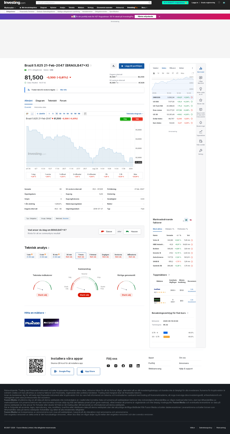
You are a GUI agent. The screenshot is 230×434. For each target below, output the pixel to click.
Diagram (40, 100)
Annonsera (184, 363)
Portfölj (152, 363)
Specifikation (114, 12)
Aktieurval (120, 8)
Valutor (156, 68)
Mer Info (63, 90)
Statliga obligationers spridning (68, 12)
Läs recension (192, 290)
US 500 (156, 102)
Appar (151, 358)
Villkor (192, 428)
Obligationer (10, 12)
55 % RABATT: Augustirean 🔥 (175, 3)
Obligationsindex (101, 12)
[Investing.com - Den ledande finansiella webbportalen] (14, 3)
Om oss (182, 358)
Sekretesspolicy (205, 428)
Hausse (134, 231)
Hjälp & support (186, 368)
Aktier (181, 68)
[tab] (30, 255)
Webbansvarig (155, 368)
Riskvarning (221, 428)
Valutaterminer (87, 12)
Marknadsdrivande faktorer (163, 221)
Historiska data (40, 107)
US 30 (155, 114)
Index (164, 68)
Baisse (109, 231)
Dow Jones (157, 110)
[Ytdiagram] (32, 113)
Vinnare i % (169, 229)
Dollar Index (157, 119)
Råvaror (173, 68)
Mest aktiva (157, 229)
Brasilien (66, 218)
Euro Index (157, 123)
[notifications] (219, 2)
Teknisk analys (35, 248)
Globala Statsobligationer (46, 12)
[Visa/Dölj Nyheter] (85, 113)
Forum (63, 100)
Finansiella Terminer (27, 12)
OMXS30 (156, 97)
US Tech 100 (158, 106)
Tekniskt (52, 100)
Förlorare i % (183, 229)
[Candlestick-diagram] (27, 113)
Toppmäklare (160, 275)
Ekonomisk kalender (104, 8)
